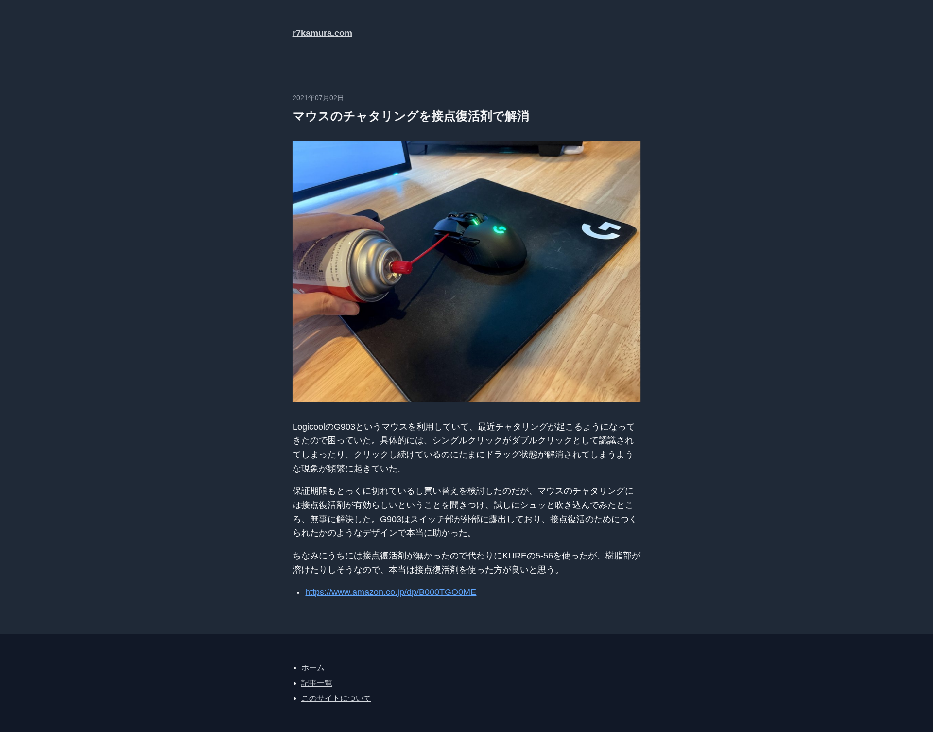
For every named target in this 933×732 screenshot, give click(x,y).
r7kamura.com (322, 33)
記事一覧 (316, 683)
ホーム (313, 667)
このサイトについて (336, 698)
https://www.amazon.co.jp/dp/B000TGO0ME (390, 592)
